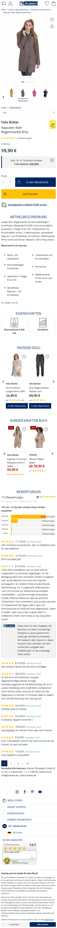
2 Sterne (4, 529)
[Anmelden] (10, 3)
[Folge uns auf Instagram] (17, 792)
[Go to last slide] (3, 381)
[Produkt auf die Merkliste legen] (52, 19)
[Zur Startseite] (29, 3)
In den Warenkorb (17, 406)
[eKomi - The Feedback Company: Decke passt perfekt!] (19, 853)
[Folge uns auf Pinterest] (32, 792)
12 (27, 763)
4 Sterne (4, 520)
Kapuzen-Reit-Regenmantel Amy (17, 12)
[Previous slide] (3, 97)
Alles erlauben (42, 924)
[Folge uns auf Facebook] (25, 792)
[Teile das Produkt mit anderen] (52, 26)
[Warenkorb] (53, 3)
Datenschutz (49, 919)
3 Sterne (4, 524)
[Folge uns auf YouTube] (40, 792)
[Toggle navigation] (3, 3)
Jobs (15, 826)
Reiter (3, 9)
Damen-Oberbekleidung (18, 9)
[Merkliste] (47, 3)
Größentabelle (15, 107)
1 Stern (5, 533)
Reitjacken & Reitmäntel (41, 9)
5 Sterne (4, 516)
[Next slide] (53, 97)
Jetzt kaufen (30, 194)
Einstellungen (14, 924)
